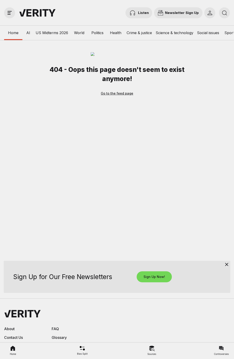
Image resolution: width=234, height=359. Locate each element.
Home (13, 32)
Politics (97, 32)
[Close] (226, 264)
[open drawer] (9, 12)
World (79, 32)
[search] (224, 12)
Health (115, 32)
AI (28, 32)
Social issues (208, 32)
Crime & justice (139, 32)
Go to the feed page (117, 93)
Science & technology (174, 32)
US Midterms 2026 (52, 32)
